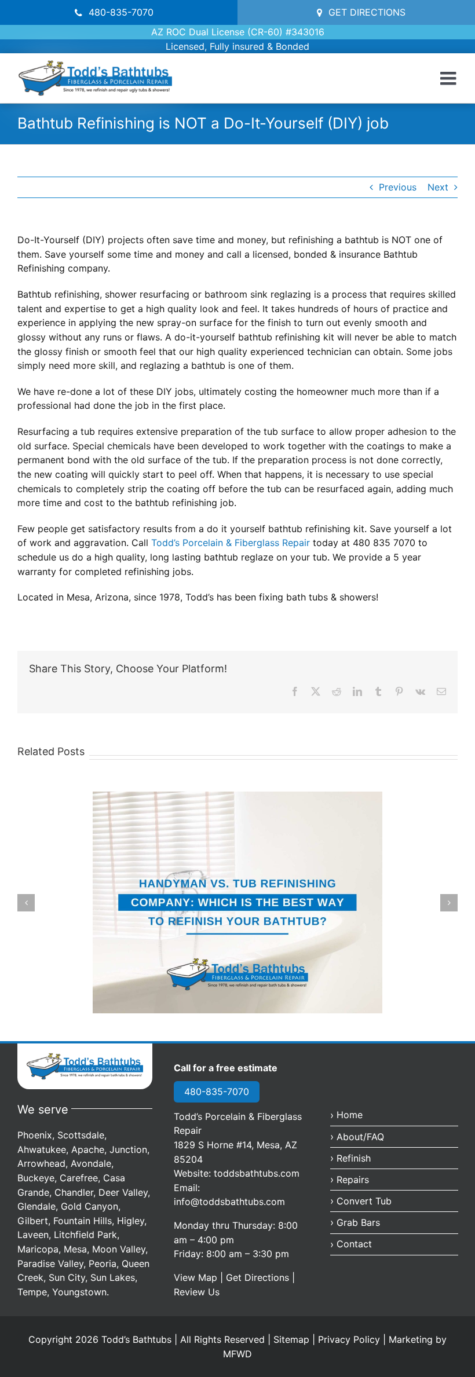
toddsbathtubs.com (256, 1173)
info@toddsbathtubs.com (229, 1201)
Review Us (197, 1292)
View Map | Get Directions (231, 1277)
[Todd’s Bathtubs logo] (95, 65)
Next (437, 187)
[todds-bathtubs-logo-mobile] (85, 1057)
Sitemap (291, 1339)
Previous (397, 187)
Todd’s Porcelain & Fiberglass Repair (232, 542)
